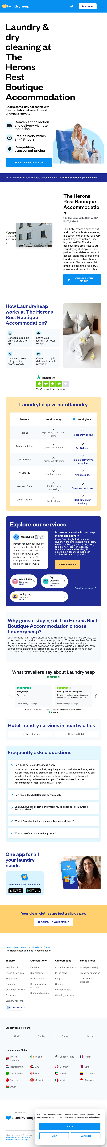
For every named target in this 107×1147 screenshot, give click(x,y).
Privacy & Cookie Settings (17, 1139)
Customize (86, 1136)
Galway (48, 947)
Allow (70, 1126)
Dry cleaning (37, 973)
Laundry (34, 967)
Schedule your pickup (29, 162)
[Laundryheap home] (15, 6)
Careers (59, 984)
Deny (54, 1136)
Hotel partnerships (90, 967)
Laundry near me (14, 1000)
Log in (71, 6)
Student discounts (39, 993)
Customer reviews (15, 989)
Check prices (67, 564)
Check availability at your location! (78, 177)
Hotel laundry (37, 978)
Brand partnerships (90, 973)
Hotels (35, 947)
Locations (11, 984)
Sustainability (13, 995)
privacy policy (12, 1137)
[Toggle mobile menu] (103, 6)
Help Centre (12, 978)
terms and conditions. (31, 1137)
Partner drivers (63, 989)
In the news (61, 973)
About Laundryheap (65, 967)
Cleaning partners (64, 995)
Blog (57, 978)
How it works (13, 967)
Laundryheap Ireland (16, 947)
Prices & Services (15, 973)
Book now (87, 6)
